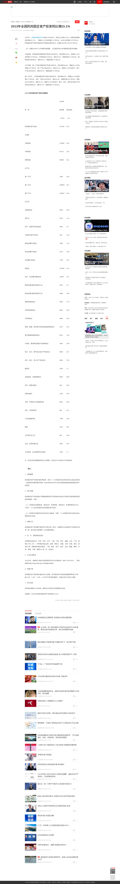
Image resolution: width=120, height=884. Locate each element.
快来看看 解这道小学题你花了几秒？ (94, 347)
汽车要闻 (87, 251)
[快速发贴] (16, 39)
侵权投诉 (93, 882)
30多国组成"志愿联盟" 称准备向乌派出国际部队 (55, 617)
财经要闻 (87, 31)
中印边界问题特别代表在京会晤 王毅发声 (52, 676)
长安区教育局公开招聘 (46, 835)
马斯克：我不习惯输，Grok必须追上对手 (95, 246)
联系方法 (54, 882)
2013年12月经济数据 (25, 21)
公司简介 (49, 882)
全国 (32, 37)
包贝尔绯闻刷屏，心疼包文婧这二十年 (95, 202)
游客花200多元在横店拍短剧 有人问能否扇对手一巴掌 (57, 654)
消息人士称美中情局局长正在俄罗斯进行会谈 (54, 806)
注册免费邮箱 (106, 1)
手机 (107, 318)
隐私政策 (68, 882)
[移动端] (75, 2)
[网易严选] (86, 2)
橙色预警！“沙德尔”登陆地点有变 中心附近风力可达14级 (58, 723)
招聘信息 (59, 882)
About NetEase (43, 882)
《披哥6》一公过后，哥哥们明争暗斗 (94, 193)
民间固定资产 (38, 37)
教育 (86, 318)
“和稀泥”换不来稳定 (45, 755)
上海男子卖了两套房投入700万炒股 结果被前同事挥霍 (57, 745)
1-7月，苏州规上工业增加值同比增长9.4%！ (54, 825)
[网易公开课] (80, 2)
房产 (91, 318)
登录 (100, 1)
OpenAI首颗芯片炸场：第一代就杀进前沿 (95, 233)
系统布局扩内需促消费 (46, 815)
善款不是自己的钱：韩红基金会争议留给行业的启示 (56, 713)
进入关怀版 (32, 1)
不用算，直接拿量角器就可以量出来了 (95, 356)
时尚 (101, 318)
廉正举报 (88, 882)
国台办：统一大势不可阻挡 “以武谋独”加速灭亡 (55, 784)
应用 (20, 1)
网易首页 (16, 1)
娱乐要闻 (87, 178)
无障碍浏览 (26, 1)
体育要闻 (87, 140)
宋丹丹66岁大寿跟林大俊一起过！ (94, 206)
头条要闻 (87, 95)
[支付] (91, 2)
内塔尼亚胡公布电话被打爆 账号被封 (51, 764)
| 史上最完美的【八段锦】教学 (94, 313)
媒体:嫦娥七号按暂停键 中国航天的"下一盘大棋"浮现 (57, 642)
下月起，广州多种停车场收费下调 (50, 664)
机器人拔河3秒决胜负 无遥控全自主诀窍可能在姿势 (56, 796)
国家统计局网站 (30, 30)
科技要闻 (87, 217)
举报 (78, 30)
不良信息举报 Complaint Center (78, 882)
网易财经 (18, 21)
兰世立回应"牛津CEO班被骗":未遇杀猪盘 (95, 47)
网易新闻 (91, 22)
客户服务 (64, 882)
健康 (96, 318)
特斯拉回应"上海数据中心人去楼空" (50, 701)
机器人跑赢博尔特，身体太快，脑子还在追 (96, 242)
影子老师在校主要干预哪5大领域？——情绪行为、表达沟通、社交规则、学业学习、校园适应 (96, 342)
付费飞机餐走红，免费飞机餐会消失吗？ (52, 845)
